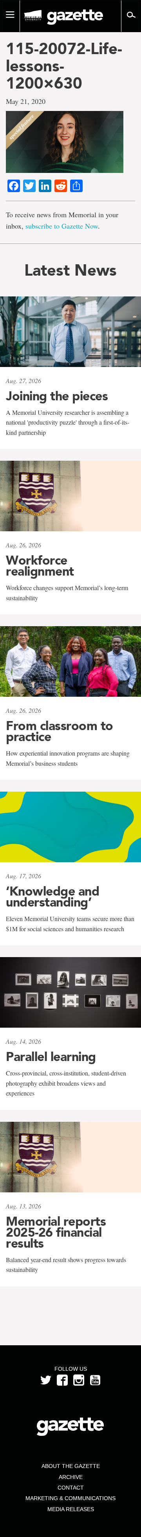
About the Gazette (71, 1466)
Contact (71, 1487)
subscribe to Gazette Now (61, 226)
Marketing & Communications (70, 1498)
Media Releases (70, 1509)
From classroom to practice (59, 731)
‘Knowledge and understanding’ (52, 897)
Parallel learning (51, 1056)
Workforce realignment (40, 566)
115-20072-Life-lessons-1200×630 (64, 66)
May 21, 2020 (25, 101)
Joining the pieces (57, 396)
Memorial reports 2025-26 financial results (56, 1232)
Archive (71, 1477)
